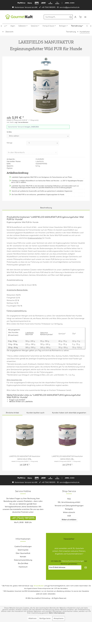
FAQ (69, 499)
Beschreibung (46, 208)
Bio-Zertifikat (23, 563)
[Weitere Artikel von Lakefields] (46, 61)
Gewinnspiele (23, 550)
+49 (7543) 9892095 (23, 518)
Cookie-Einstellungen (23, 546)
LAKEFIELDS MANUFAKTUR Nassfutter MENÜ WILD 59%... (24, 457)
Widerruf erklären (69, 520)
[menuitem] (58, 17)
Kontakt (23, 557)
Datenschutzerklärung (23, 560)
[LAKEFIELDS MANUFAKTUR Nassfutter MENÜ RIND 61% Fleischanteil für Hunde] (67, 435)
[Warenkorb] (80, 17)
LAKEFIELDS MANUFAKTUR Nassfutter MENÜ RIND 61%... (67, 457)
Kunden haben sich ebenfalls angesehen (69, 413)
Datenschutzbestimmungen (72, 561)
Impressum (23, 567)
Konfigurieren (45, 618)
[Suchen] (70, 17)
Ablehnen (32, 618)
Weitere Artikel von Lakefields (21, 401)
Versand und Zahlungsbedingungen (69, 506)
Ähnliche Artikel (12, 413)
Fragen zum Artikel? (17, 400)
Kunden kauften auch (35, 413)
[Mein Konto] (75, 17)
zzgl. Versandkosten (21, 122)
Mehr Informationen (57, 613)
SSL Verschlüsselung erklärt (69, 502)
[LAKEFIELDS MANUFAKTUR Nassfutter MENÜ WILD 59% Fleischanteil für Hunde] (25, 435)
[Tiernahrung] (77, 26)
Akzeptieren (59, 618)
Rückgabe (69, 509)
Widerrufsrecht (69, 512)
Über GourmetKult (23, 553)
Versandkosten (39, 586)
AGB (69, 516)
